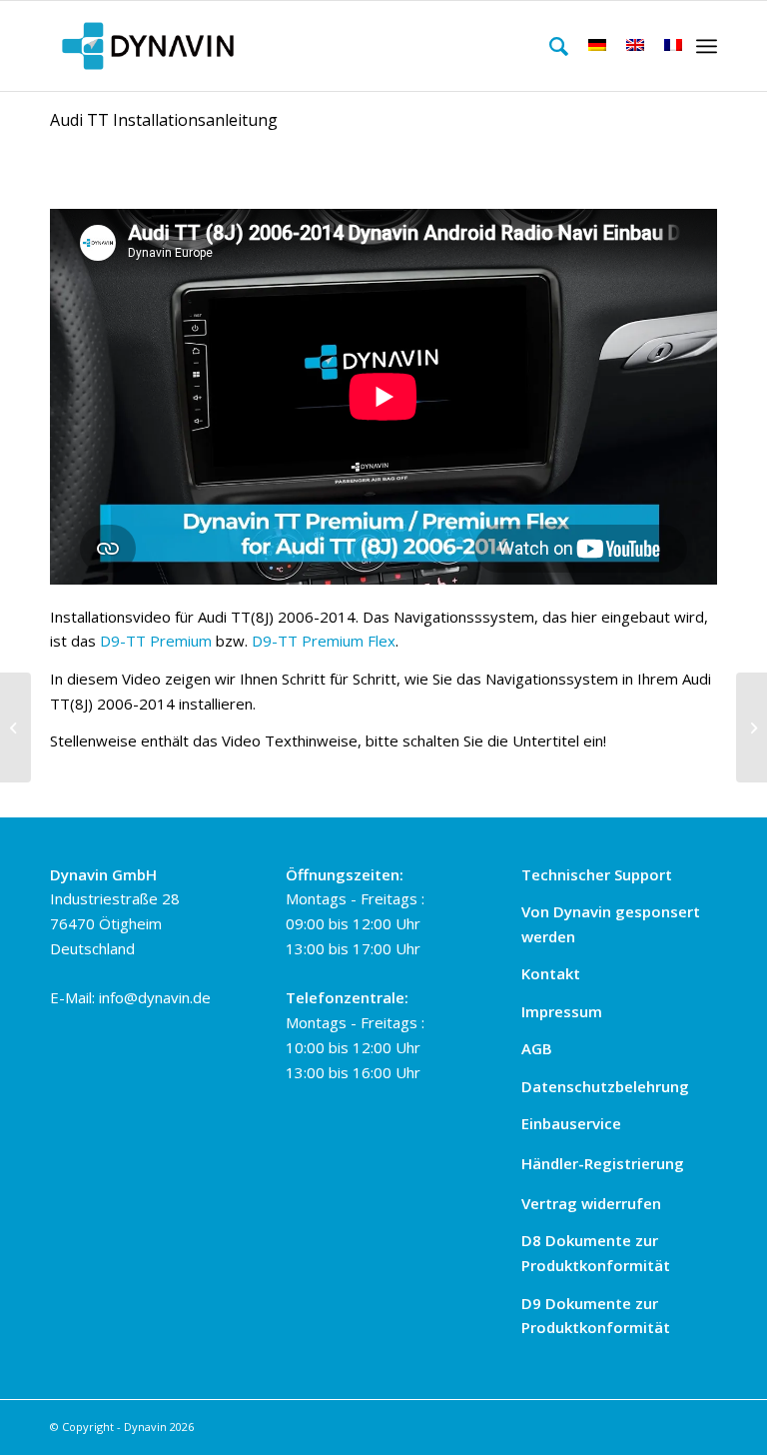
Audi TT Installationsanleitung (164, 120)
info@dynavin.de (155, 997)
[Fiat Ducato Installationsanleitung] (15, 727)
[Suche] (548, 46)
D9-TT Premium (156, 641)
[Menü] (706, 46)
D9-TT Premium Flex (323, 641)
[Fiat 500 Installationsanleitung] (751, 727)
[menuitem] (548, 46)
